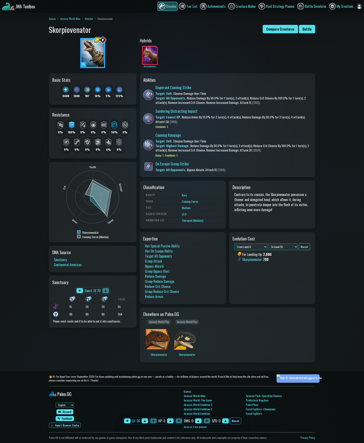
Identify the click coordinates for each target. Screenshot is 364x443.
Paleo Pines (252, 404)
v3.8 (184, 214)
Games (52, 18)
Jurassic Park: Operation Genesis (264, 395)
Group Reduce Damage (159, 281)
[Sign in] (359, 6)
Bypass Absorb (154, 266)
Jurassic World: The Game (198, 400)
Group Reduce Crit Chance (162, 291)
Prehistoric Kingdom (257, 400)
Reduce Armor (154, 296)
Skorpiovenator (252, 259)
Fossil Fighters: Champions (261, 409)
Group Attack (153, 261)
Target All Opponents (158, 256)
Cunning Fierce (190, 201)
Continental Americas (68, 264)
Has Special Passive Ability (162, 245)
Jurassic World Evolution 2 (198, 409)
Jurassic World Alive (70, 18)
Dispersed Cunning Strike (173, 87)
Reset (235, 421)
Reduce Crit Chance (157, 286)
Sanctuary (60, 259)
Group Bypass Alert (157, 271)
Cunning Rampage (168, 135)
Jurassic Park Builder (195, 426)
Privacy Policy (308, 437)
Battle (307, 29)
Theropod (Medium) (192, 220)
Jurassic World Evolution (197, 413)
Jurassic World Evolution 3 (198, 404)
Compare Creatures (280, 29)
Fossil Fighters (254, 413)
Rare (184, 195)
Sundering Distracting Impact (176, 111)
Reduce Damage (155, 276)
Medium (186, 207)
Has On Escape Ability (159, 251)
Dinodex (89, 18)
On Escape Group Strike (172, 163)
